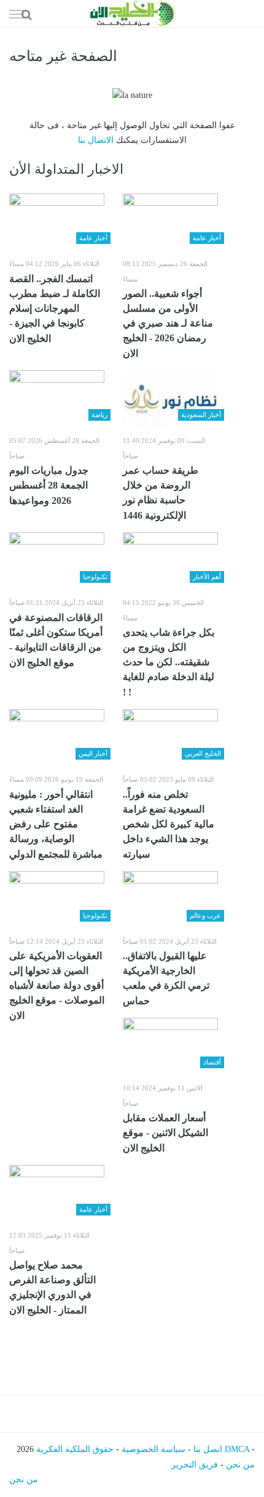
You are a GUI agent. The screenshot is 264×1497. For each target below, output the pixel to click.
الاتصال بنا (96, 140)
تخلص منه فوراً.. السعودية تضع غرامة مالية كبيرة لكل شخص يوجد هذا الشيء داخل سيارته (168, 824)
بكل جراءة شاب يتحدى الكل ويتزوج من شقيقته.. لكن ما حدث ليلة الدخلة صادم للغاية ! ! (168, 662)
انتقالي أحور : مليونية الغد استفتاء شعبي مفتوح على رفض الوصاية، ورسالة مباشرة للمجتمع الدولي (56, 824)
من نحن (240, 1464)
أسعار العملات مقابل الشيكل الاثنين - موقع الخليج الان (165, 1133)
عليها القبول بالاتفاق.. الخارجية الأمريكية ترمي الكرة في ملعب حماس (166, 978)
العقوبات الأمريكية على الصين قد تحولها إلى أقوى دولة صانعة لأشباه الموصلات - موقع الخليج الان (56, 986)
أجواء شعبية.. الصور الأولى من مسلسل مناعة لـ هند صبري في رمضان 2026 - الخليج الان (168, 323)
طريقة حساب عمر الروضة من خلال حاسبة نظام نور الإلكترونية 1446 (160, 493)
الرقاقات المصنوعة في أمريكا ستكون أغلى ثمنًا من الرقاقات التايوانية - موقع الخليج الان (56, 640)
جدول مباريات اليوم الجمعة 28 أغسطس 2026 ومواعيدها (48, 485)
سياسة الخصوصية (153, 1449)
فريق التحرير (194, 1464)
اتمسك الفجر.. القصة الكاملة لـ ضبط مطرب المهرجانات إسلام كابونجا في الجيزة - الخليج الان (54, 309)
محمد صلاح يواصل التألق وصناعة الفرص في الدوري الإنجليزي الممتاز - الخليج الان (52, 1287)
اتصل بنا (207, 1449)
